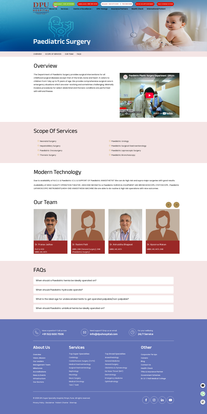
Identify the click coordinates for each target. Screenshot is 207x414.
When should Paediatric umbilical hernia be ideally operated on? (70, 308)
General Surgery (111, 364)
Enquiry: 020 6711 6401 (111, 4)
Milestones (37, 368)
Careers (144, 358)
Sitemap (73, 402)
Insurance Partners (119, 9)
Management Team (41, 365)
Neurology (73, 374)
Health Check (137, 9)
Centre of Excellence (82, 9)
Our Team (69, 54)
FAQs (79, 54)
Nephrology (73, 371)
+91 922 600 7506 (53, 334)
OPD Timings (102, 9)
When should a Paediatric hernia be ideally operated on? (66, 280)
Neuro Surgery (75, 378)
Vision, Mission (39, 358)
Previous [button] (169, 205)
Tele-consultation (165, 4)
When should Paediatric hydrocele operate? (59, 289)
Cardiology (73, 357)
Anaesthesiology (112, 357)
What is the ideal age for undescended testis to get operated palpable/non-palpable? (82, 298)
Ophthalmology (111, 381)
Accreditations (39, 371)
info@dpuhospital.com (104, 334)
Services (65, 9)
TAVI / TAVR (74, 385)
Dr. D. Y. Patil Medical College (153, 378)
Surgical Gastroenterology (80, 368)
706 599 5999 (127, 4)
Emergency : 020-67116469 (64, 4)
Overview (37, 54)
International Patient (156, 9)
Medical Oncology (76, 381)
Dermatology (110, 374)
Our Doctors (38, 382)
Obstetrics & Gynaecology (116, 368)
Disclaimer (50, 402)
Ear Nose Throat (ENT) (114, 371)
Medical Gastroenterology (80, 364)
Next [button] (176, 205)
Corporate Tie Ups (149, 354)
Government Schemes (150, 375)
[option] (150, 96)
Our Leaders (38, 361)
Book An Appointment (144, 4)
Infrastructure (39, 378)
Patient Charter (61, 402)
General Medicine (112, 361)
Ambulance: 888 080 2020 (87, 4)
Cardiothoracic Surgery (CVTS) (82, 361)
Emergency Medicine (114, 378)
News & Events (39, 375)
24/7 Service (145, 334)
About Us (53, 9)
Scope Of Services (53, 54)
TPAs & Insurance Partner (152, 371)
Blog (143, 361)
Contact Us (146, 365)
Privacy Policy (38, 402)
